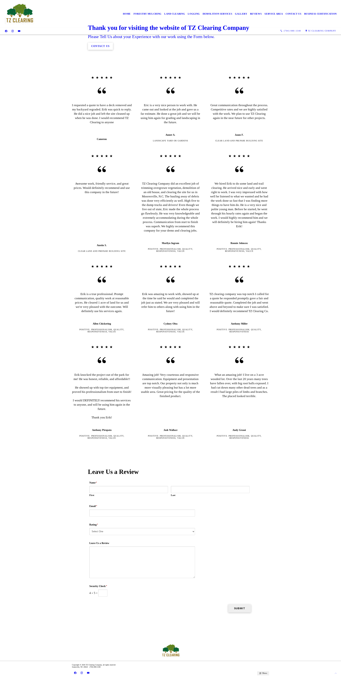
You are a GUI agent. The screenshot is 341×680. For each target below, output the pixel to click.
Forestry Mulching (147, 13)
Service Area (273, 13)
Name (93, 482)
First (91, 495)
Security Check (98, 586)
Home (127, 13)
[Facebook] (6, 31)
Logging (194, 13)
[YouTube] (19, 31)
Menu (264, 673)
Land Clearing (174, 13)
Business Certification (320, 13)
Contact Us (293, 13)
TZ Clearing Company (322, 31)
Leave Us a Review (99, 543)
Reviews (256, 13)
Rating (93, 524)
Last (173, 495)
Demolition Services (217, 13)
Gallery (241, 13)
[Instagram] (12, 31)
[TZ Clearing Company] (19, 14)
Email (93, 506)
